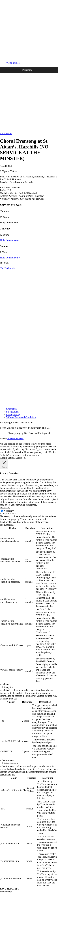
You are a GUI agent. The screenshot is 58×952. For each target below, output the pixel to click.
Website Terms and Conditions (21, 417)
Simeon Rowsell (15, 438)
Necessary (9, 510)
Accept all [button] (21, 457)
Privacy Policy (13, 414)
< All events (6, 133)
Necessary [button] (5, 507)
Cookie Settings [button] (7, 457)
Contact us (11, 409)
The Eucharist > (8, 268)
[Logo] (29, 57)
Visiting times (12, 63)
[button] (27, 70)
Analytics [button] (4, 684)
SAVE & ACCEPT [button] (9, 888)
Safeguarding (12, 411)
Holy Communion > (10, 240)
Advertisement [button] (7, 760)
